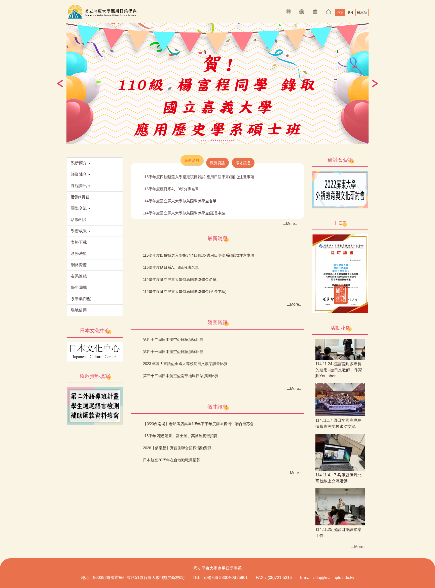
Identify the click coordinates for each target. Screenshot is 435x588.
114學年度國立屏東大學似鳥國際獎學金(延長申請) (185, 213)
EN (350, 13)
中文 (340, 13)
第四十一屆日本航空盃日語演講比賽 (173, 351)
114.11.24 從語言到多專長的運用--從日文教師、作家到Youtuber (338, 363)
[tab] (201, 140)
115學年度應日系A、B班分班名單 (171, 189)
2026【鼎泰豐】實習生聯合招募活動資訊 (177, 448)
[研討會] (340, 189)
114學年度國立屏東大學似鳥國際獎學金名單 (179, 201)
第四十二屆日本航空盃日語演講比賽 (173, 339)
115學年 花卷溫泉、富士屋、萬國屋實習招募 (180, 436)
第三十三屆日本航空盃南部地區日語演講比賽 (181, 376)
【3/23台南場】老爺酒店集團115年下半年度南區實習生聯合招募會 (198, 424)
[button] (60, 83)
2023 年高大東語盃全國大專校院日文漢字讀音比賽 (185, 363)
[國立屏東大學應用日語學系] (102, 12)
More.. (291, 223)
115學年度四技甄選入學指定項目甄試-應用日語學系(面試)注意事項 (198, 177)
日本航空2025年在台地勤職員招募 (171, 460)
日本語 (362, 13)
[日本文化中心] (95, 351)
